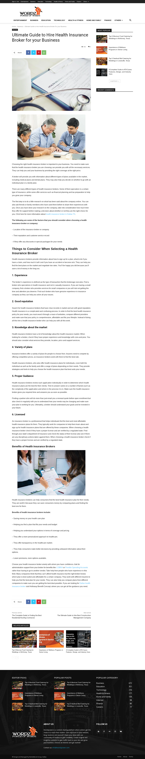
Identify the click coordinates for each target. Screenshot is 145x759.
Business (33, 1)
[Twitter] (33, 52)
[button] (130, 20)
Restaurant (16, 646)
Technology (48, 1)
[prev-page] (13, 657)
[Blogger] (98, 731)
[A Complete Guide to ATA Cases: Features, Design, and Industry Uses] (78, 639)
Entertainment (24, 1)
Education (40, 1)
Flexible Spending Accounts (76, 567)
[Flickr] (109, 731)
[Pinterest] (38, 52)
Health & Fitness (58, 1)
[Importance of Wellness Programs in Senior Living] (51, 639)
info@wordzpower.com (60, 748)
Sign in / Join (15, 1)
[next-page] (17, 657)
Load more (113, 81)
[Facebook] (28, 52)
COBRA (59, 567)
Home (14, 26)
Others (85, 1)
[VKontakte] (121, 731)
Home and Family (70, 1)
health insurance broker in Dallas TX (60, 214)
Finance (79, 1)
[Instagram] (115, 731)
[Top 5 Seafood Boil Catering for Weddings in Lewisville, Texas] (101, 61)
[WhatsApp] (44, 52)
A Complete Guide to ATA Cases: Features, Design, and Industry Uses (120, 72)
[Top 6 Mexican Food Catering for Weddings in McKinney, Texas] (24, 639)
